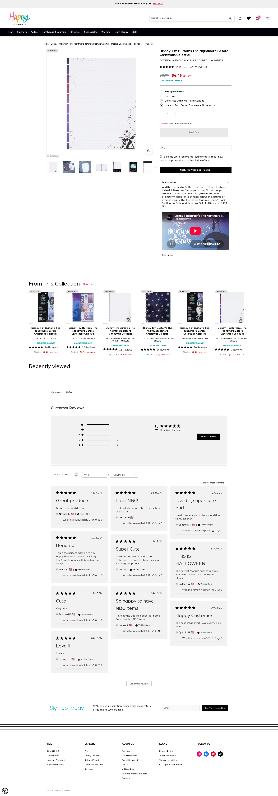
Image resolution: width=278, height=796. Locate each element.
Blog (87, 751)
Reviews (89, 769)
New (10, 32)
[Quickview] (58, 319)
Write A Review (208, 436)
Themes (106, 32)
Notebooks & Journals (54, 32)
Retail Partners (129, 756)
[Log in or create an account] (240, 18)
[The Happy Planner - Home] (19, 18)
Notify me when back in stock (195, 170)
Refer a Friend (92, 760)
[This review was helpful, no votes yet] (93, 519)
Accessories (90, 32)
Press (125, 765)
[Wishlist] (249, 18)
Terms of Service (167, 756)
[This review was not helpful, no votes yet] (99, 519)
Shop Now (88, 284)
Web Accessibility (168, 760)
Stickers (74, 32)
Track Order (53, 756)
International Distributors (134, 774)
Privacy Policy (166, 751)
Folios (34, 32)
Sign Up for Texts (55, 765)
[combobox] (95, 475)
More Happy (121, 32)
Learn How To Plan (94, 765)
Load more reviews (139, 684)
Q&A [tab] (69, 392)
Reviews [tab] (56, 392)
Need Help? (53, 751)
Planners (22, 32)
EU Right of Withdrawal (170, 765)
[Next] (154, 167)
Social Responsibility (132, 760)
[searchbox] (62, 474)
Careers (126, 778)
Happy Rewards (93, 756)
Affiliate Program (130, 769)
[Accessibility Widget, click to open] (5, 791)
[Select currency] (268, 18)
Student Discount (56, 760)
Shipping (164, 124)
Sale (134, 32)
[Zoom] (101, 103)
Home (46, 44)
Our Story (127, 751)
